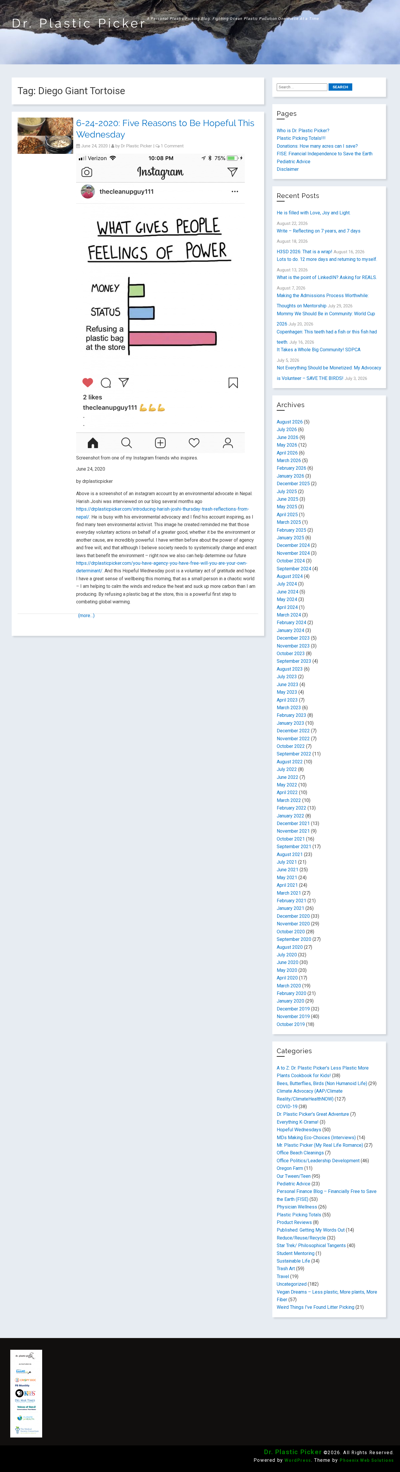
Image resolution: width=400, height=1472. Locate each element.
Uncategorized (292, 1284)
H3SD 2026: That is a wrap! (304, 251)
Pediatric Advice (293, 161)
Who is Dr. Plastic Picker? (303, 130)
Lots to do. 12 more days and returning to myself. (327, 259)
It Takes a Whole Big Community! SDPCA (318, 349)
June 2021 (287, 869)
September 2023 (294, 661)
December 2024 (293, 545)
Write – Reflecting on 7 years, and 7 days (318, 231)
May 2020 (287, 970)
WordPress (298, 1460)
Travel (283, 1276)
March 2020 (289, 986)
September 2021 (294, 846)
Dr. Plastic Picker (79, 23)
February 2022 (291, 808)
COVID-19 (287, 1106)
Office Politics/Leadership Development (318, 1160)
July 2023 (287, 676)
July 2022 (287, 769)
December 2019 (293, 1009)
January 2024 (290, 630)
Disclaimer (288, 169)
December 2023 (293, 638)
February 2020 (291, 993)
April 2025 (287, 514)
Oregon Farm (290, 1168)
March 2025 (289, 522)
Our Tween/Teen (294, 1176)
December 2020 (293, 916)
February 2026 (291, 468)
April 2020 (287, 978)
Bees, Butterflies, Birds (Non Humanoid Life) (322, 1083)
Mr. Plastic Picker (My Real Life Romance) (320, 1145)
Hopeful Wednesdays (299, 1129)
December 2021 (293, 823)
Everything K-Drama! (298, 1122)
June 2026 (287, 437)
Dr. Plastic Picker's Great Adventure (313, 1114)
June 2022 (287, 777)
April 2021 (287, 885)
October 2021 (291, 839)
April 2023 (287, 700)
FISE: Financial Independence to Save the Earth (324, 153)
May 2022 (287, 785)
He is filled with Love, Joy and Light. (314, 213)
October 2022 (291, 746)
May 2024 (287, 599)
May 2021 (287, 877)
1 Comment (172, 146)
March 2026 (289, 460)
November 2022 (293, 738)
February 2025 (291, 530)
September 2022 (294, 754)
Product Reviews (294, 1222)
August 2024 (290, 576)
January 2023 (290, 723)
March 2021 (289, 893)
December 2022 (293, 731)
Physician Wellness (297, 1207)
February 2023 (291, 715)
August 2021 (290, 854)
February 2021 (291, 900)
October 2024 (291, 561)
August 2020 (290, 947)
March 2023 (289, 707)
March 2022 (289, 800)
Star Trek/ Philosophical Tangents (311, 1245)
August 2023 (290, 669)
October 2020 (291, 931)
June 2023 (287, 684)
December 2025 (293, 483)
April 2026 (287, 453)
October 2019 (291, 1024)
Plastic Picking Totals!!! (301, 138)
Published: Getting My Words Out (311, 1230)
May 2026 (287, 445)
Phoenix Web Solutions (367, 1460)
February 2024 (291, 622)
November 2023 (293, 646)
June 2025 (287, 499)
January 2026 (290, 476)
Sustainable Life (293, 1261)
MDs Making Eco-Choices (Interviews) (316, 1137)
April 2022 (287, 792)
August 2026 (290, 422)
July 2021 (287, 862)
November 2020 (293, 924)
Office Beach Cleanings (300, 1153)
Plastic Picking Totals (299, 1215)
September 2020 (294, 939)
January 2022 (290, 816)
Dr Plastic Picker (136, 146)
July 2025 (287, 491)
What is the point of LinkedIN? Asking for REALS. (327, 277)
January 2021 (290, 908)
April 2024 (287, 607)
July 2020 (287, 955)
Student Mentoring (295, 1253)
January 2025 (290, 537)
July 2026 (287, 429)
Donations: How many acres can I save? (317, 146)
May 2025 (287, 506)
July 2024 (287, 584)
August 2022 (290, 762)
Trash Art (286, 1268)
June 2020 (287, 962)
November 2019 (293, 1016)
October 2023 (291, 653)
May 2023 (287, 692)
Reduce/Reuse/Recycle (301, 1238)
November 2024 (293, 553)
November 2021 (293, 831)
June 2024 (287, 592)
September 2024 (294, 568)
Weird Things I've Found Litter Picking (315, 1307)
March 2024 (289, 615)
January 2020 (290, 1001)
